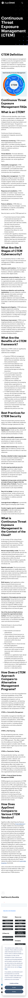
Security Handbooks (20, 932)
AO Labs (20, 920)
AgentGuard (7, 940)
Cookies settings (14, 983)
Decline (14, 991)
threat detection (20, 824)
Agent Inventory (8, 937)
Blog (20, 923)
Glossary (20, 929)
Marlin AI (7, 923)
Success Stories (20, 936)
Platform (7, 920)
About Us (20, 944)
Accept (14, 987)
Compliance (7, 929)
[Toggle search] (22, 3)
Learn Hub (20, 926)
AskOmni (7, 926)
